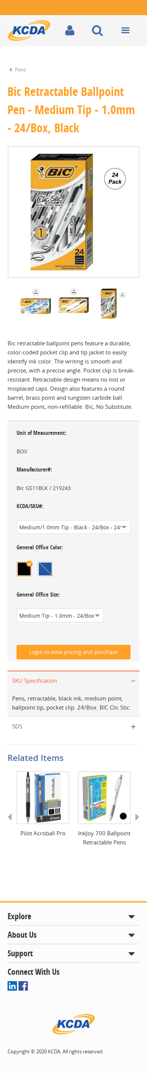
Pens (20, 69)
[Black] (24, 569)
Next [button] (134, 824)
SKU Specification (34, 680)
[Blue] (45, 569)
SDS (17, 726)
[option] (73, 212)
